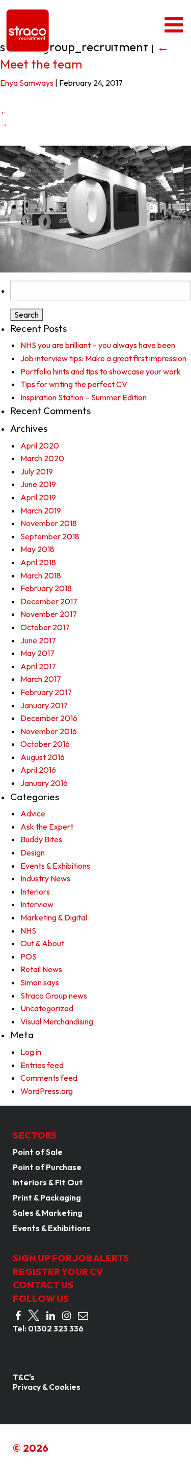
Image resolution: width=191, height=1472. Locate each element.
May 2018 (37, 549)
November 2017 (48, 614)
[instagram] (66, 1316)
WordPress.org (46, 1091)
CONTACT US (43, 1285)
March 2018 (40, 575)
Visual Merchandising (56, 1021)
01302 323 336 (56, 1328)
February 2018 (46, 588)
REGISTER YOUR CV (58, 1272)
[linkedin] (50, 1316)
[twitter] (33, 1315)
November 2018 (48, 523)
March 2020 (42, 458)
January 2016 (44, 783)
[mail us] (83, 1316)
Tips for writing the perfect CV (73, 384)
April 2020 (39, 445)
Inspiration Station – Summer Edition (83, 397)
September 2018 (49, 536)
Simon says (39, 982)
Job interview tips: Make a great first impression (103, 358)
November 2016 (48, 731)
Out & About (42, 943)
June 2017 (38, 640)
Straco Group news (53, 995)
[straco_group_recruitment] (95, 208)
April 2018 (38, 562)
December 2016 (48, 718)
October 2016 (45, 744)
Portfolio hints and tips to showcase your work (100, 371)
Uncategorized (46, 1008)
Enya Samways (26, 83)
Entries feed (42, 1065)
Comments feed (48, 1078)
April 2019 (38, 497)
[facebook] (18, 1316)
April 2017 (38, 666)
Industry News (45, 878)
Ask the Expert (46, 826)
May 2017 (37, 653)
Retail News (41, 969)
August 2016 (42, 757)
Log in (30, 1052)
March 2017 (40, 679)
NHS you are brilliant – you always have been (97, 345)
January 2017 (44, 705)
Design (32, 852)
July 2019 (36, 471)
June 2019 (38, 484)
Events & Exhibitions (55, 866)
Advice (32, 813)
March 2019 (40, 510)
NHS (28, 931)
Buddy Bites (41, 839)
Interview (36, 904)
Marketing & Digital (53, 917)
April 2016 (38, 770)
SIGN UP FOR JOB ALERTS (71, 1258)
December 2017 (48, 601)
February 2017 (46, 692)
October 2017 (45, 627)
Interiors (35, 891)
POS (28, 956)
